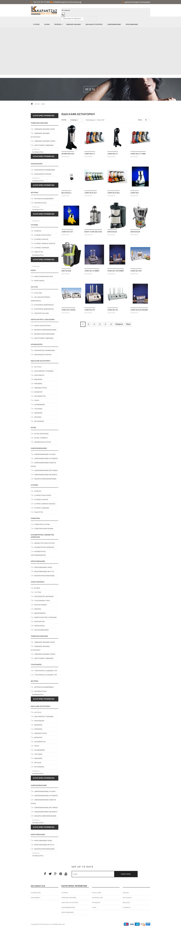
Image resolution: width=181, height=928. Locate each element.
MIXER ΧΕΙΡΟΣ (39, 281)
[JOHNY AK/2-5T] (117, 137)
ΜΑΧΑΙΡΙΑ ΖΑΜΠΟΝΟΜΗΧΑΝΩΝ (45, 330)
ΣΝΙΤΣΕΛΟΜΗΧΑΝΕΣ (41, 630)
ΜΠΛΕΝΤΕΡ (38, 392)
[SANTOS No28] (140, 216)
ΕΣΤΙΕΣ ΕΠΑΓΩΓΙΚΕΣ (41, 434)
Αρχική (47, 24)
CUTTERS (37, 592)
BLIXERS (37, 588)
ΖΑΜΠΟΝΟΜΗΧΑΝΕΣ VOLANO (45, 454)
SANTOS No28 (135, 232)
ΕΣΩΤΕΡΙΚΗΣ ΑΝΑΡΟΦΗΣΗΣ (44, 309)
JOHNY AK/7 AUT (67, 232)
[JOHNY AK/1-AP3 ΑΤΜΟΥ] (117, 255)
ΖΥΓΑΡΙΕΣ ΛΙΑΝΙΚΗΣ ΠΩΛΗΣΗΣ (44, 243)
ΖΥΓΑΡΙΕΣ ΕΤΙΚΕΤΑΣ (41, 239)
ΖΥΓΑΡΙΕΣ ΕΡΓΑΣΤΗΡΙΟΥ (42, 235)
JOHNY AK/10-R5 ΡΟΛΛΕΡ (139, 310)
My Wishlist (96, 902)
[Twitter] (50, 874)
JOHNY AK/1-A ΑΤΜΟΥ (91, 271)
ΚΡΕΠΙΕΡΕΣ (38, 383)
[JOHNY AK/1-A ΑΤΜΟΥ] (94, 255)
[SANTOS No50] (117, 216)
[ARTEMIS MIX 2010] (71, 137)
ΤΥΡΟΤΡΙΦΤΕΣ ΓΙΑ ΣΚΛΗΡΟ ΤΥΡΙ (45, 675)
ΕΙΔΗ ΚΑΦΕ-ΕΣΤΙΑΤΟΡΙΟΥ (94, 24)
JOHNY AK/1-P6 (112, 310)
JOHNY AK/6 (134, 193)
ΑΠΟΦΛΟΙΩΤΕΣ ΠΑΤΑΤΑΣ (43, 174)
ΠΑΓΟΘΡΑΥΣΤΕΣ (40, 396)
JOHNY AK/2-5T (112, 154)
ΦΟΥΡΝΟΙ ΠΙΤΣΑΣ (40, 203)
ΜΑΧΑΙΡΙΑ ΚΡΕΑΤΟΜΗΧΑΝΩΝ (44, 334)
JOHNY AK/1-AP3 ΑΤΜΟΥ (115, 271)
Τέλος (128, 324)
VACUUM (126, 893)
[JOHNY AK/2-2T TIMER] (140, 137)
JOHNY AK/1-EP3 (136, 271)
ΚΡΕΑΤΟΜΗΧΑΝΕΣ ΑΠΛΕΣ (43, 567)
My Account (96, 893)
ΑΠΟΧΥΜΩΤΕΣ (39, 375)
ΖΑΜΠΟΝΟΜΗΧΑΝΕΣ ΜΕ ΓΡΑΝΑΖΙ (46, 470)
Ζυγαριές (36, 24)
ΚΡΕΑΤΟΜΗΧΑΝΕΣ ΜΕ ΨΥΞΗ (44, 571)
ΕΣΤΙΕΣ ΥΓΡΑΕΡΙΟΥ (41, 438)
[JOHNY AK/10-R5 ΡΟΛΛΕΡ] (140, 294)
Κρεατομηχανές (132, 24)
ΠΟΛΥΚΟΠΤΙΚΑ (39, 621)
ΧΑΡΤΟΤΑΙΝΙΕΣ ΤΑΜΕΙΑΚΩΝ (43, 145)
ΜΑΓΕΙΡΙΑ (37, 609)
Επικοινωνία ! (36, 897)
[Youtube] (66, 874)
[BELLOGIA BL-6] (71, 176)
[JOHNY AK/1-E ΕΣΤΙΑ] (71, 294)
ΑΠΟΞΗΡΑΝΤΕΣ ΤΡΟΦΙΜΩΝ (43, 371)
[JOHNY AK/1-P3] (94, 294)
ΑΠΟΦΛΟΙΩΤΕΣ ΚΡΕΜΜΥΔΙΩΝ (44, 170)
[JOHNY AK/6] (140, 176)
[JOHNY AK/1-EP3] (140, 255)
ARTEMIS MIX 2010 (67, 154)
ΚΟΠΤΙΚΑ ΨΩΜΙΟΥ (40, 605)
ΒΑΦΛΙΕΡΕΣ (38, 379)
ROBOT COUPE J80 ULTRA (93, 232)
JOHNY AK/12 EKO (113, 193)
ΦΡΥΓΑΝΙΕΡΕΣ (39, 421)
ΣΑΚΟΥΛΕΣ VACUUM (41, 313)
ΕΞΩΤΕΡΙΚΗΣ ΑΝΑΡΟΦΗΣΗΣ (44, 305)
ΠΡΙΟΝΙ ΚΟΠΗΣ (39, 626)
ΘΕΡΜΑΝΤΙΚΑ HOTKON (42, 442)
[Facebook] (45, 874)
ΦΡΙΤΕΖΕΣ (37, 417)
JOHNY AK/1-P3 (89, 310)
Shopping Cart (97, 897)
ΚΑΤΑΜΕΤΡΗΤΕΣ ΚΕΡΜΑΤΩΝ (44, 547)
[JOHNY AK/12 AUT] (94, 176)
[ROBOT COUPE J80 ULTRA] (94, 216)
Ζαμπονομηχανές (114, 24)
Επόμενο (119, 324)
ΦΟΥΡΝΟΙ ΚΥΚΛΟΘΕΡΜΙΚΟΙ (44, 199)
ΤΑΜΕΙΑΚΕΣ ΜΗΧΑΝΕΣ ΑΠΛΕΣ (44, 129)
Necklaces (126, 902)
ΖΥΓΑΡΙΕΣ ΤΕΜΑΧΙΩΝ (41, 248)
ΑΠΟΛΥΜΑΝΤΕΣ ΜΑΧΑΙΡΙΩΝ (44, 596)
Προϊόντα (57, 24)
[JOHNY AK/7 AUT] (71, 216)
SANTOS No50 (112, 232)
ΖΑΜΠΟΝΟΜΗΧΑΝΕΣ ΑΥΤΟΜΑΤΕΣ (46, 458)
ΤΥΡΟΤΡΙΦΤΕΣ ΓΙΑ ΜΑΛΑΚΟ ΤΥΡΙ (45, 671)
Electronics (127, 897)
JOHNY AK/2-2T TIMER (138, 154)
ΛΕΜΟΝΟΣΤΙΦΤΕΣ (40, 388)
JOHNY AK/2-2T (89, 154)
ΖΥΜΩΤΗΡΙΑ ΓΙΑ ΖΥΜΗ (42, 524)
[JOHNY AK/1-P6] (117, 294)
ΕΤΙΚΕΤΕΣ (37, 231)
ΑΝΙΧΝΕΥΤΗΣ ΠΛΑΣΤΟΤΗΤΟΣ (44, 543)
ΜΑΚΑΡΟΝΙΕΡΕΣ (40, 613)
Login (94, 907)
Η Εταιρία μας (36, 893)
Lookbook (126, 907)
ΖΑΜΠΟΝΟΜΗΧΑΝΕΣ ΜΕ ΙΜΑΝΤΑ (45, 474)
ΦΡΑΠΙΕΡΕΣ (38, 413)
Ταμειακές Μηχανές (73, 24)
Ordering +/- (74, 120)
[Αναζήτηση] (57, 149)
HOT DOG (37, 367)
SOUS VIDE (38, 293)
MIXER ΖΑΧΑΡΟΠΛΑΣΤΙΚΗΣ (43, 276)
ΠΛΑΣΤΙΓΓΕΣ (38, 252)
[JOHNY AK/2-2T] (94, 137)
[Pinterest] (61, 874)
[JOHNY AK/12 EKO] (117, 176)
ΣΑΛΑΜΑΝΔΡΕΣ (39, 404)
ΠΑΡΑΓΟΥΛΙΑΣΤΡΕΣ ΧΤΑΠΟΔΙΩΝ (45, 617)
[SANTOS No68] (71, 255)
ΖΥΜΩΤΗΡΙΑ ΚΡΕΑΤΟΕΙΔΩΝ (43, 528)
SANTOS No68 (66, 271)
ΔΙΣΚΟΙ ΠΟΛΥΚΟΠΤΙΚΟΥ (42, 325)
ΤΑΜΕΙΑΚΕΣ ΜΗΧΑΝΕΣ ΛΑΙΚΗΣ (44, 141)
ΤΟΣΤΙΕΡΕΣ (38, 409)
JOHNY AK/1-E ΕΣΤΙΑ (68, 310)
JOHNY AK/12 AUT (90, 193)
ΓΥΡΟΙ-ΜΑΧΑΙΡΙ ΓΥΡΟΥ (42, 600)
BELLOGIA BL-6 (66, 193)
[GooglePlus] (55, 874)
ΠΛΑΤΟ (36, 400)
